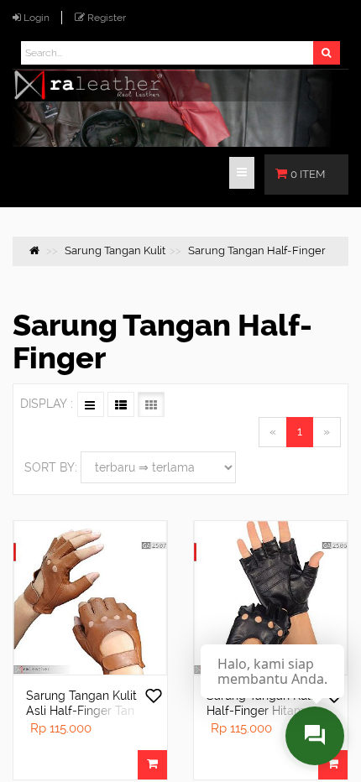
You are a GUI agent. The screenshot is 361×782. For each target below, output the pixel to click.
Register (106, 17)
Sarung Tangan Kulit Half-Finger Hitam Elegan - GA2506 (262, 710)
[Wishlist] (154, 698)
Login (37, 17)
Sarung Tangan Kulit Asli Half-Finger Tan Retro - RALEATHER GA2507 (81, 718)
